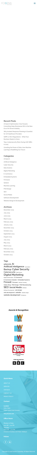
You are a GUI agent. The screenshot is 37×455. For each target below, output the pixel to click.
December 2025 (9, 210)
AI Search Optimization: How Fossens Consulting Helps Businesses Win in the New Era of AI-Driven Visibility (18, 126)
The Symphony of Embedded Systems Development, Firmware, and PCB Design (17, 84)
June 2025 (7, 216)
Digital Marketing (9, 171)
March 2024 (7, 246)
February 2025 (8, 222)
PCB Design (7, 189)
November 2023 (9, 252)
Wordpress (23, 295)
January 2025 (8, 225)
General (6, 183)
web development (9, 292)
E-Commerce (8, 174)
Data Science (8, 168)
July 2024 (7, 240)
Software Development (11, 198)
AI (13, 264)
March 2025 (7, 219)
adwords (7, 264)
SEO (5, 192)
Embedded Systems (10, 177)
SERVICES (6, 386)
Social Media (8, 195)
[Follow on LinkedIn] (10, 442)
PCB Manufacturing (25, 285)
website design (25, 292)
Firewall (7, 282)
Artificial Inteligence (10, 162)
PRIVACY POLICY (8, 396)
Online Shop (7, 285)
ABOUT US (7, 383)
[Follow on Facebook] (5, 442)
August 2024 (8, 237)
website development (12, 295)
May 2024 (7, 243)
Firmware (7, 180)
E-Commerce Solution (10, 280)
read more (8, 54)
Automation (27, 266)
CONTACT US (8, 393)
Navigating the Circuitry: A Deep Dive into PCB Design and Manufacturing (17, 28)
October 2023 (8, 255)
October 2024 (8, 231)
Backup (7, 269)
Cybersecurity (9, 272)
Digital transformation (8, 277)
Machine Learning (9, 186)
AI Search (7, 159)
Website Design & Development (14, 201)
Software (24, 287)
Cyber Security (8, 165)
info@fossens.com (9, 413)
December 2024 (9, 228)
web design (18, 290)
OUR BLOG (7, 389)
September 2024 (9, 234)
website (18, 292)
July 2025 (7, 213)
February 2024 (8, 249)
